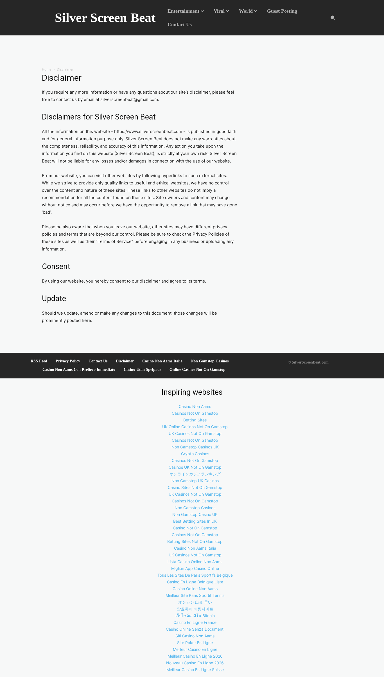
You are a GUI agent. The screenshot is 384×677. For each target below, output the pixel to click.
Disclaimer (125, 361)
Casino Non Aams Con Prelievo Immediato (78, 369)
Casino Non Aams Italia (162, 361)
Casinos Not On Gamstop (195, 413)
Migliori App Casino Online (195, 568)
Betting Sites (195, 420)
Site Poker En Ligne (195, 642)
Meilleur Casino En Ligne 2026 (195, 656)
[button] (332, 18)
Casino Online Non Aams (195, 588)
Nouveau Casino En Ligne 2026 (195, 662)
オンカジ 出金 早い (195, 602)
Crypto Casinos (195, 453)
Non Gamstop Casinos (210, 361)
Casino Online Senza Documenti (195, 629)
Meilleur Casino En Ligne (195, 649)
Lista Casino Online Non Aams (195, 561)
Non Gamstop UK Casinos (195, 480)
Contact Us (98, 361)
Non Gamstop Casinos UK (195, 446)
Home (46, 69)
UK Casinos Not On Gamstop (195, 433)
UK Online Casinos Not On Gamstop (195, 426)
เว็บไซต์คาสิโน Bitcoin (195, 615)
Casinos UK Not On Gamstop (195, 467)
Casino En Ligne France (194, 622)
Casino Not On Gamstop (195, 527)
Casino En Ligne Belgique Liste (195, 581)
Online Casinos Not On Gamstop (197, 369)
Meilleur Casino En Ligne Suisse (195, 669)
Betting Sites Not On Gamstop (195, 541)
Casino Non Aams (195, 406)
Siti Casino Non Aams (194, 635)
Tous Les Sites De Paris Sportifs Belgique (195, 575)
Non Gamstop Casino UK (195, 514)
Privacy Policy (68, 361)
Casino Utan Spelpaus (142, 369)
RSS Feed (39, 361)
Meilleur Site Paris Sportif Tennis (195, 595)
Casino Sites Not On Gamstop (195, 487)
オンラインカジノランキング (195, 473)
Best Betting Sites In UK (195, 521)
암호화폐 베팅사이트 (195, 608)
